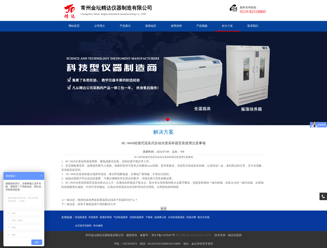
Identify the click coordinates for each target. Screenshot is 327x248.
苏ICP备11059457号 (163, 235)
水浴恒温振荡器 (176, 217)
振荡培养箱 (106, 217)
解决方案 (227, 25)
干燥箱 (149, 217)
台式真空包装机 (83, 225)
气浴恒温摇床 (120, 217)
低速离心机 (160, 217)
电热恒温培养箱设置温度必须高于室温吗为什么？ (108, 199)
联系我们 (252, 25)
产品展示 (125, 25)
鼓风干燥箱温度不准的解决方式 (97, 204)
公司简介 (99, 25)
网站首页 (74, 25)
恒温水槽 (191, 217)
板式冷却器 (203, 217)
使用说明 (176, 25)
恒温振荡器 (81, 217)
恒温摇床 (93, 217)
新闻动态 (150, 25)
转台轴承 (98, 225)
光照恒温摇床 (136, 217)
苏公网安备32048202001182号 (194, 235)
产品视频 (201, 25)
